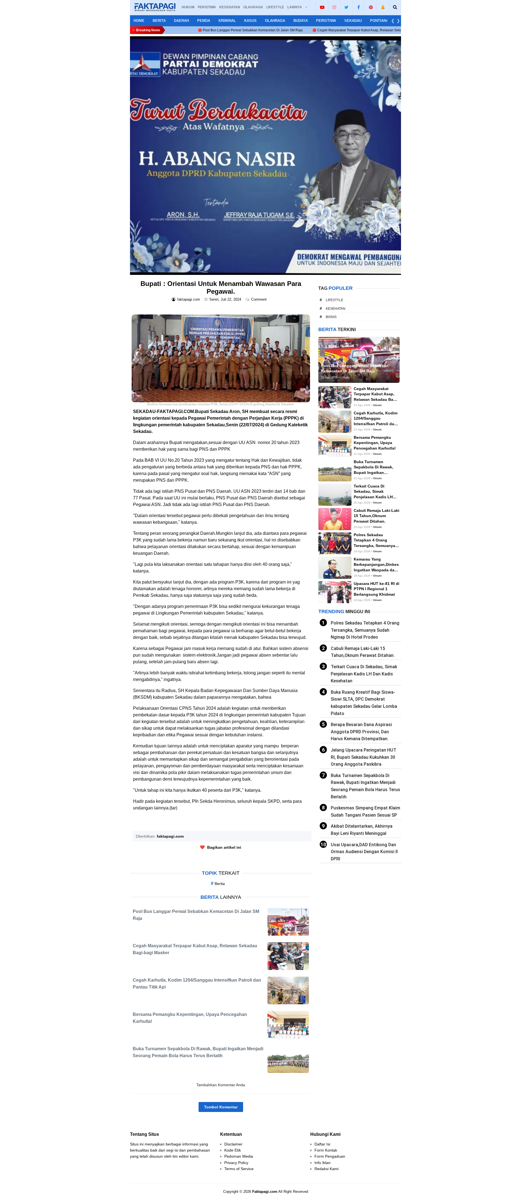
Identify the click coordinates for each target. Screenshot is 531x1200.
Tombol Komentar (221, 1107)
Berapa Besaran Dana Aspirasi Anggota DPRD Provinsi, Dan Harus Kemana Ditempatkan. (361, 731)
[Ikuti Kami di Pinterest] (371, 7)
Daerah (181, 21)
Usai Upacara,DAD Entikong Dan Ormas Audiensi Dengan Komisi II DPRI (364, 851)
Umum (377, 405)
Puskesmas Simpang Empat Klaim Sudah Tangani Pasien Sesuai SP (365, 811)
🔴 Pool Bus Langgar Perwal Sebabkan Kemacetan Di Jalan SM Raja (179, 30)
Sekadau (353, 21)
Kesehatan (335, 309)
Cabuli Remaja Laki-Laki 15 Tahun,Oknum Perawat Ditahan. (363, 652)
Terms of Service (239, 1169)
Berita (159, 21)
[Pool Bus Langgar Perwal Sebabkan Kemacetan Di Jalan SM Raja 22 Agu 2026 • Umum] (359, 359)
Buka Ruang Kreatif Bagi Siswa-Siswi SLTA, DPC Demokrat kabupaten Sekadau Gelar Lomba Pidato (364, 703)
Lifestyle (334, 300)
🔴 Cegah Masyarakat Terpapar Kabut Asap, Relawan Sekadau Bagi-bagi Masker (302, 30)
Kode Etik (232, 1150)
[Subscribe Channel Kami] (322, 7)
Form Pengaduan (329, 1156)
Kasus (250, 21)
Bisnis (331, 317)
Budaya (300, 21)
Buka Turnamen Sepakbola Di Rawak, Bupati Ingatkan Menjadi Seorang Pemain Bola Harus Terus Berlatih (365, 786)
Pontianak (380, 21)
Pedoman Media (238, 1156)
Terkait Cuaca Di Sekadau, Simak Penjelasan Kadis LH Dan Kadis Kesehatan (364, 673)
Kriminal (227, 21)
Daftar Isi (322, 1144)
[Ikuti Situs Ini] (383, 7)
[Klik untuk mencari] (395, 7)
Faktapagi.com (264, 1191)
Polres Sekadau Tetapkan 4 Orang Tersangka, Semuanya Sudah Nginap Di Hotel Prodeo (365, 630)
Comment (259, 299)
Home (139, 21)
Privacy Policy (236, 1162)
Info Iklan (322, 1162)
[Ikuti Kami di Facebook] (359, 7)
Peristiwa (326, 21)
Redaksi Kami (326, 1169)
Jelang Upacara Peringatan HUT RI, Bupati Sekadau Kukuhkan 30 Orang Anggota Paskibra (363, 757)
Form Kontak (325, 1150)
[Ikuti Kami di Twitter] (346, 7)
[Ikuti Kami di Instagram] (334, 7)
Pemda (203, 21)
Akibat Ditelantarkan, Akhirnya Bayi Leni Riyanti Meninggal (361, 830)
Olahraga (275, 21)
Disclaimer (233, 1144)
